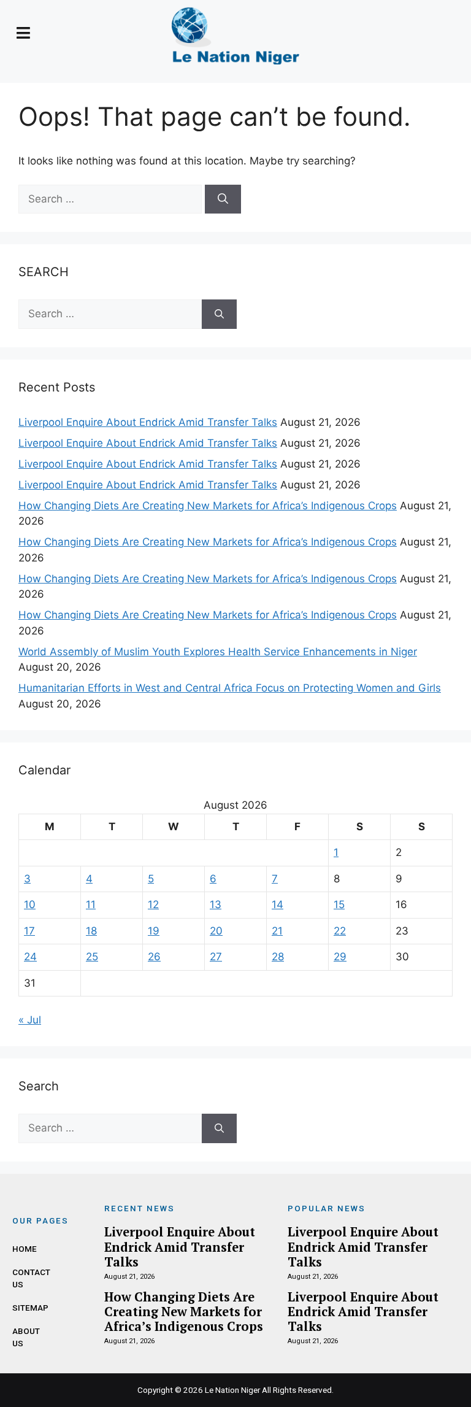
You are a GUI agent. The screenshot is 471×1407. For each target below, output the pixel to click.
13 (215, 904)
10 (30, 904)
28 (278, 956)
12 (153, 904)
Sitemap (21, 1308)
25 (92, 956)
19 (153, 931)
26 (154, 956)
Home (21, 1249)
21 (277, 931)
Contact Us (21, 1278)
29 (340, 956)
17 (29, 931)
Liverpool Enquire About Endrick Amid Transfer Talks (147, 422)
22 (340, 931)
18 (91, 931)
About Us (21, 1337)
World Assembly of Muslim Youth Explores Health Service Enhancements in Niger (217, 652)
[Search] (223, 199)
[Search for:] (111, 199)
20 (216, 931)
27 (216, 956)
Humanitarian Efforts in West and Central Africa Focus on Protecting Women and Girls (229, 688)
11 (91, 904)
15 (339, 904)
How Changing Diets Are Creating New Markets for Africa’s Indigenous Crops (207, 505)
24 (30, 956)
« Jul (29, 1020)
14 (277, 904)
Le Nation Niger (232, 1390)
